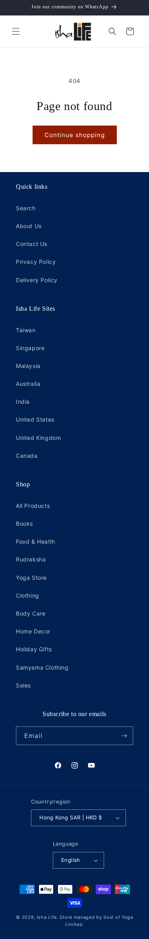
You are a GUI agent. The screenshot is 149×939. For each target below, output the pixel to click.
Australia (28, 383)
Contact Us (31, 243)
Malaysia (28, 365)
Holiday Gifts (34, 649)
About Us (29, 226)
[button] (16, 31)
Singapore (30, 348)
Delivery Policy (37, 280)
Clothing (27, 595)
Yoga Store (31, 577)
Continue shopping (75, 135)
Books (24, 523)
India (23, 401)
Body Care (30, 613)
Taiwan (26, 330)
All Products (33, 505)
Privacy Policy (36, 261)
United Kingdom (38, 437)
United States (35, 419)
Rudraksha (31, 559)
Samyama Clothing (42, 667)
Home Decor (33, 631)
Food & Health (35, 541)
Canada (27, 455)
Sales (23, 685)
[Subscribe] (124, 735)
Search (26, 208)
